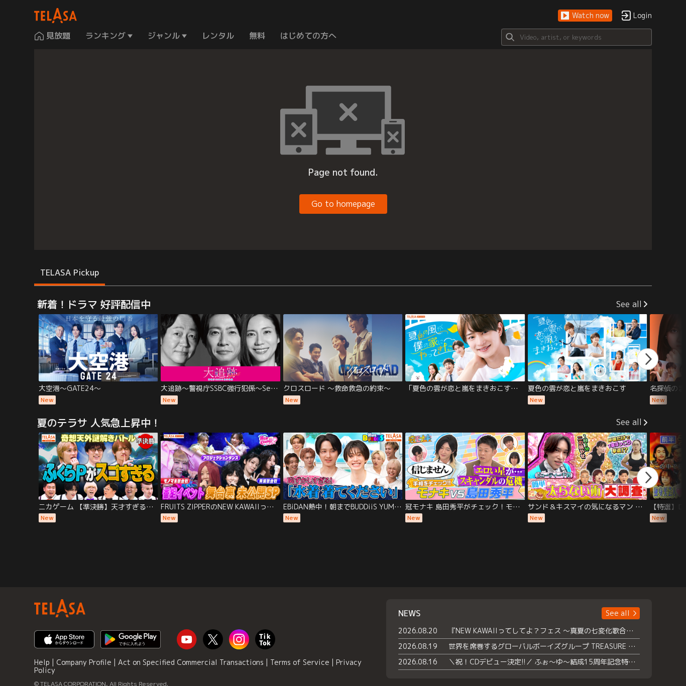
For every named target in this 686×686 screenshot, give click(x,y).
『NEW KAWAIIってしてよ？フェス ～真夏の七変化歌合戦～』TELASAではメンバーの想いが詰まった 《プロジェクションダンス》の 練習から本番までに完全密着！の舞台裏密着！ (544, 630)
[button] (585, 16)
